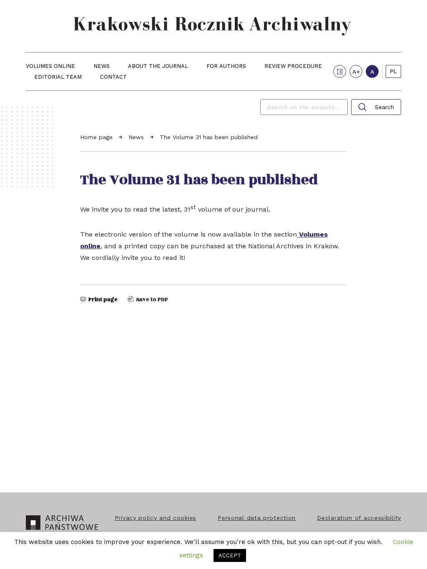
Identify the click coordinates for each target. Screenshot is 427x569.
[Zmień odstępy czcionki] (339, 71)
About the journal (158, 66)
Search (384, 107)
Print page (102, 299)
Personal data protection (257, 517)
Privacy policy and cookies (155, 517)
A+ (356, 71)
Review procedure (293, 66)
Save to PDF (151, 299)
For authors (226, 66)
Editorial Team (58, 77)
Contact (113, 77)
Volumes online (50, 66)
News (101, 66)
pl (393, 71)
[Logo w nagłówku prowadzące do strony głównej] (213, 26)
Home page (97, 137)
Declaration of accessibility (359, 517)
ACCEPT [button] (230, 555)
